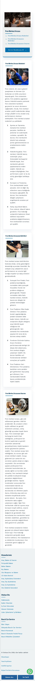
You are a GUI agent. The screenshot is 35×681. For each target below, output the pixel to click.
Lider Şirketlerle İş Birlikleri (11, 612)
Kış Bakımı (5, 569)
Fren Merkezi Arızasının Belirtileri (16, 40)
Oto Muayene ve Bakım (9, 572)
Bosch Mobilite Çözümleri (10, 637)
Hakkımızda (5, 600)
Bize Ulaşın (5, 624)
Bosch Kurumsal (7, 631)
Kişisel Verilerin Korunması (10, 670)
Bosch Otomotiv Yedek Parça (11, 634)
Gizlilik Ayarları (6, 666)
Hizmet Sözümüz (7, 609)
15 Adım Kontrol (7, 576)
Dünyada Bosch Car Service (11, 627)
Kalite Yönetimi (6, 603)
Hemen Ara (9, 677)
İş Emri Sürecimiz (7, 606)
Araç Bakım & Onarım (8, 560)
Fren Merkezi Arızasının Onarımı (19, 43)
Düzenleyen (5, 657)
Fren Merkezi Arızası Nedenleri (18, 36)
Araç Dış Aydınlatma (8, 582)
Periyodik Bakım (7, 563)
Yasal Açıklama (6, 661)
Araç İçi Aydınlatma (8, 585)
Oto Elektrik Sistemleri (9, 588)
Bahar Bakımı (6, 566)
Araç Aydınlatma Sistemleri (11, 579)
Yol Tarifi (26, 677)
